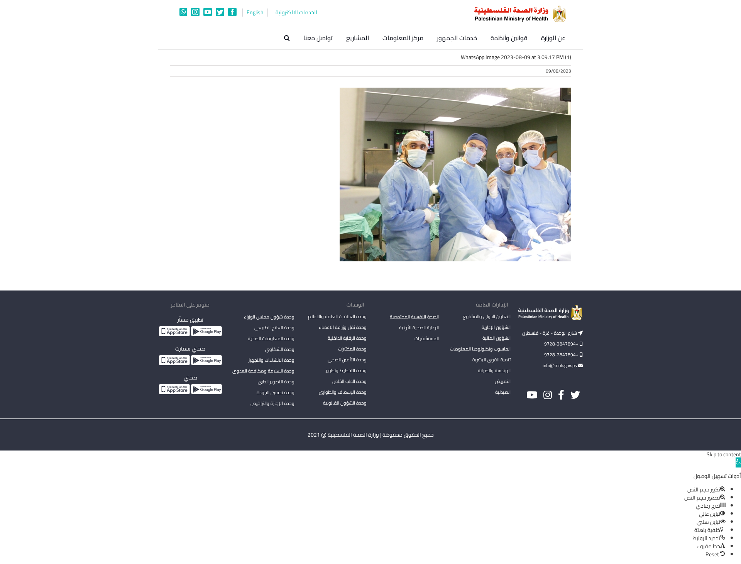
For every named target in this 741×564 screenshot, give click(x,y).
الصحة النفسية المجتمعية (414, 317)
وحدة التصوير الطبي (276, 381)
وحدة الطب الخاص (349, 381)
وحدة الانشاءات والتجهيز (271, 360)
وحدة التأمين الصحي (347, 359)
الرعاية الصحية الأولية (419, 327)
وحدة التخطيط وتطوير (346, 370)
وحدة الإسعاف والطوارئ (343, 392)
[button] (287, 37)
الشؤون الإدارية (496, 327)
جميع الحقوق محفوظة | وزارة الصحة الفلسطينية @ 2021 (371, 435)
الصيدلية (503, 392)
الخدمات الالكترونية (296, 12)
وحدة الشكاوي (279, 349)
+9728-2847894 (562, 343)
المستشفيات (426, 338)
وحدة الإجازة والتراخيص (272, 403)
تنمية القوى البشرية (491, 359)
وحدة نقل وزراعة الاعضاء (343, 327)
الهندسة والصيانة (494, 370)
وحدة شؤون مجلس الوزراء (269, 317)
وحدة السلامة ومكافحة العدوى (263, 370)
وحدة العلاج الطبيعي (274, 327)
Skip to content (724, 454)
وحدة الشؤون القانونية (345, 402)
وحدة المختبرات (352, 348)
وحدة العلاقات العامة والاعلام (337, 316)
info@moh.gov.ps (560, 365)
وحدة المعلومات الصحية (271, 338)
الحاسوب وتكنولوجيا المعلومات (480, 348)
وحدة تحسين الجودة (275, 392)
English (255, 12)
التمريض (503, 381)
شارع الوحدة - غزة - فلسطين (550, 333)
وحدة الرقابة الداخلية (347, 338)
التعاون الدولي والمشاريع (487, 316)
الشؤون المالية (496, 338)
